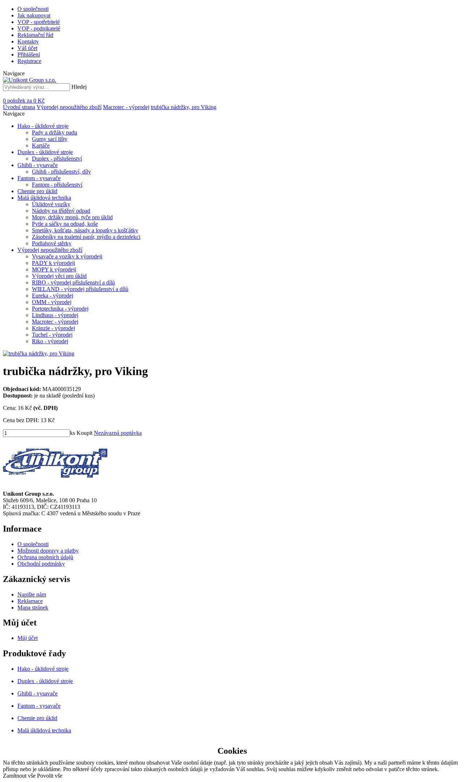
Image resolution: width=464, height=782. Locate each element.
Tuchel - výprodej (52, 335)
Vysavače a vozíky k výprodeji (67, 256)
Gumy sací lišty (49, 139)
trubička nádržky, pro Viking (183, 107)
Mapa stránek (32, 607)
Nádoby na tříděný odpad (61, 211)
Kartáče (41, 145)
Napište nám (31, 594)
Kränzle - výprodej (53, 328)
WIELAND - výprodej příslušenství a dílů (80, 289)
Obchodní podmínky (41, 564)
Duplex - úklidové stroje (45, 152)
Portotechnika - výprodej (60, 308)
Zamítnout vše (19, 776)
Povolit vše (49, 776)
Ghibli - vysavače (37, 165)
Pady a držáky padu (54, 132)
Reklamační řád (35, 35)
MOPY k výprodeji (54, 269)
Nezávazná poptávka (118, 433)
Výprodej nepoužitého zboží (69, 107)
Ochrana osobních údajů (45, 557)
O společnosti (33, 9)
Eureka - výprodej (52, 295)
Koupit (84, 433)
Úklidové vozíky (51, 204)
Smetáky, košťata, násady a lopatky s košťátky (85, 230)
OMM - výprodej (51, 302)
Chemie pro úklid (37, 191)
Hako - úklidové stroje (43, 126)
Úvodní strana (19, 107)
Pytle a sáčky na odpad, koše (65, 224)
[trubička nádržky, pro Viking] (38, 353)
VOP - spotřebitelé (38, 22)
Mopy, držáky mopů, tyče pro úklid (72, 217)
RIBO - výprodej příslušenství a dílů (73, 282)
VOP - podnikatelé (38, 28)
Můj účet (27, 638)
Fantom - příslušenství (57, 185)
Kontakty (28, 41)
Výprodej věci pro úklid (59, 276)
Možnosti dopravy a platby (48, 551)
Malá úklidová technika (44, 198)
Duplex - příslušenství (57, 158)
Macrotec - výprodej (126, 107)
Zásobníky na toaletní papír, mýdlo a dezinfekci (86, 237)
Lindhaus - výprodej (55, 315)
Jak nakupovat (33, 15)
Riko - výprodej (50, 341)
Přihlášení (28, 54)
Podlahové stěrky (51, 243)
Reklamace (30, 601)
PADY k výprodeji (53, 263)
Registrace (29, 61)
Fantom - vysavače (39, 178)
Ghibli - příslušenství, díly (61, 172)
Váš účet (27, 48)
